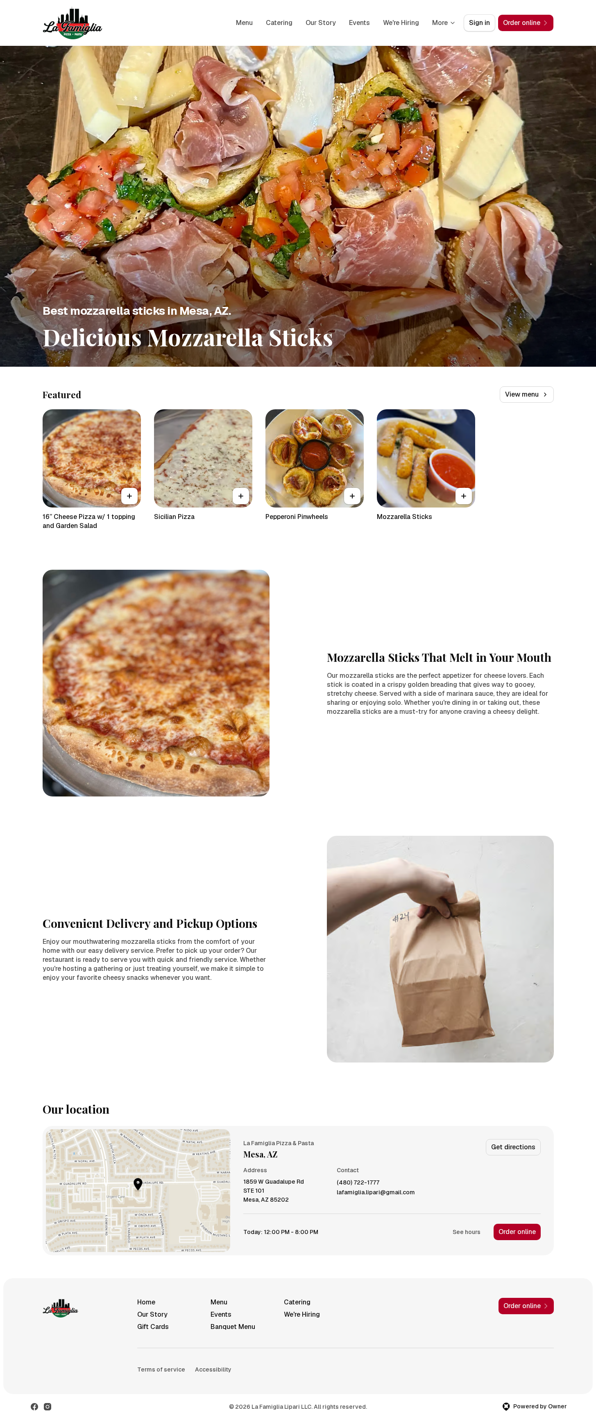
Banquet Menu (233, 1326)
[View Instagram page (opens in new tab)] (47, 1407)
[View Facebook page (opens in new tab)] (34, 1407)
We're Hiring (401, 22)
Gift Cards (153, 1326)
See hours (466, 1232)
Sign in (479, 22)
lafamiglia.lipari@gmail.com (376, 1192)
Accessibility (213, 1369)
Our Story (321, 22)
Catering (279, 22)
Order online (517, 1231)
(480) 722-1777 (358, 1183)
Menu (244, 22)
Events (359, 22)
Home (146, 1302)
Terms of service (161, 1369)
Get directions (513, 1147)
